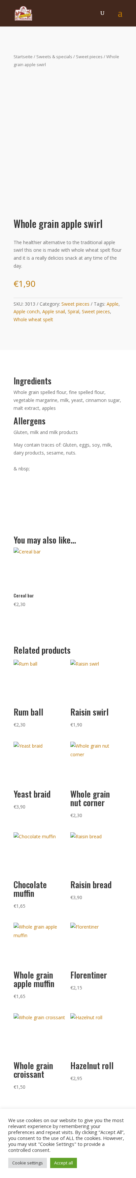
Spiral (73, 311)
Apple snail (53, 311)
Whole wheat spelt (33, 319)
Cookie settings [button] (27, 1163)
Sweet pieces (89, 57)
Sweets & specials (54, 57)
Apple (113, 304)
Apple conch (27, 311)
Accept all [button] (63, 1163)
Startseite (23, 57)
